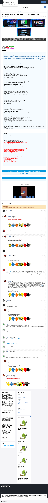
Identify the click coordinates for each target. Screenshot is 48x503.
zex (7, 324)
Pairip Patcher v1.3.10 (21, 441)
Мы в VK (2, 488)
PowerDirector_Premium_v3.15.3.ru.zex (11, 343)
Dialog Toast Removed (21, 466)
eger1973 (8, 300)
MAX (11, 221)
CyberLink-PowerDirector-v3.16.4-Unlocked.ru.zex (18, 338)
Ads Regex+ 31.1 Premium (21, 409)
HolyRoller (4, 394)
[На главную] (24, 7)
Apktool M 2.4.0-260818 (21, 397)
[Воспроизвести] (15, 197)
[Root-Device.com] (8, 446)
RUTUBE (16, 221)
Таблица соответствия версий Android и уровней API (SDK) (23, 479)
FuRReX (3, 429)
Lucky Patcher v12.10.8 (21, 400)
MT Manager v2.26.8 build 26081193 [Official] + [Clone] (23, 406)
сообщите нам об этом (25, 496)
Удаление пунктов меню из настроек (22, 429)
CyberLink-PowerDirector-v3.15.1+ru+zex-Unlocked (18, 348)
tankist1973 (9, 210)
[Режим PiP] (30, 197)
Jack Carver (4, 424)
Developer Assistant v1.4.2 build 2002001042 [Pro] (22, 412)
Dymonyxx (9, 216)
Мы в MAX (2, 491)
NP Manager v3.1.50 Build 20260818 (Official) (23, 403)
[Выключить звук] (20, 197)
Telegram (9, 221)
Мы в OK (14, 221)
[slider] (24, 197)
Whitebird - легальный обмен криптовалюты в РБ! (14, 241)
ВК (10, 221)
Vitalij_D (8, 230)
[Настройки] (27, 197)
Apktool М (41, 285)
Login (8, 250)
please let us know (6, 498)
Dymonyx (11, 271)
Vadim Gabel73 (4, 400)
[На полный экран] (33, 197)
